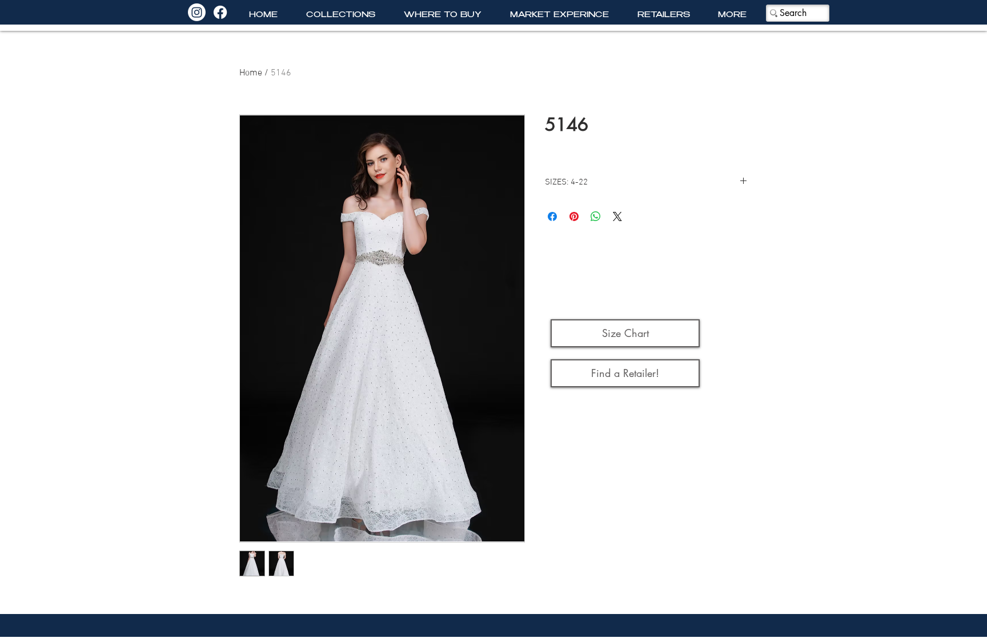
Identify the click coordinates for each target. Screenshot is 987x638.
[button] (341, 16)
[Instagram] (197, 12)
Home (250, 73)
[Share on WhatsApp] (596, 216)
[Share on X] (617, 216)
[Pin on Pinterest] (574, 216)
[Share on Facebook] (552, 216)
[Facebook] (220, 12)
